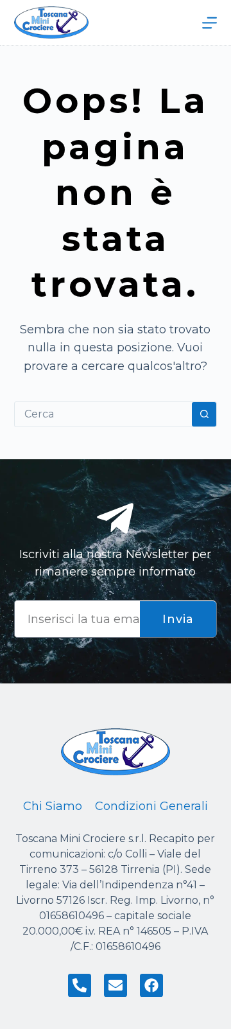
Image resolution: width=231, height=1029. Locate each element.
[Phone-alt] (79, 985)
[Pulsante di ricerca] (204, 414)
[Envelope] (115, 985)
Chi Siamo (52, 806)
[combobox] (104, 414)
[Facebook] (151, 985)
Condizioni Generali (151, 806)
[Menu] (209, 22)
